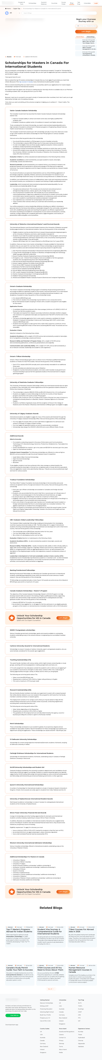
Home (9, 8)
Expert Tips (16, 8)
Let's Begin (63, 618)
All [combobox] (11, 13)
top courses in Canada (26, 82)
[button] (48, 1003)
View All (50, 989)
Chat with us (14, 1015)
